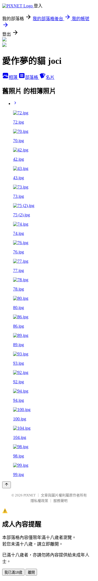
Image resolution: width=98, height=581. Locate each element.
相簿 (14, 77)
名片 (50, 77)
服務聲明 (60, 501)
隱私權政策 (39, 501)
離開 (31, 572)
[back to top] (6, 484)
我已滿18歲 (13, 572)
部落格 (32, 77)
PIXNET (29, 495)
